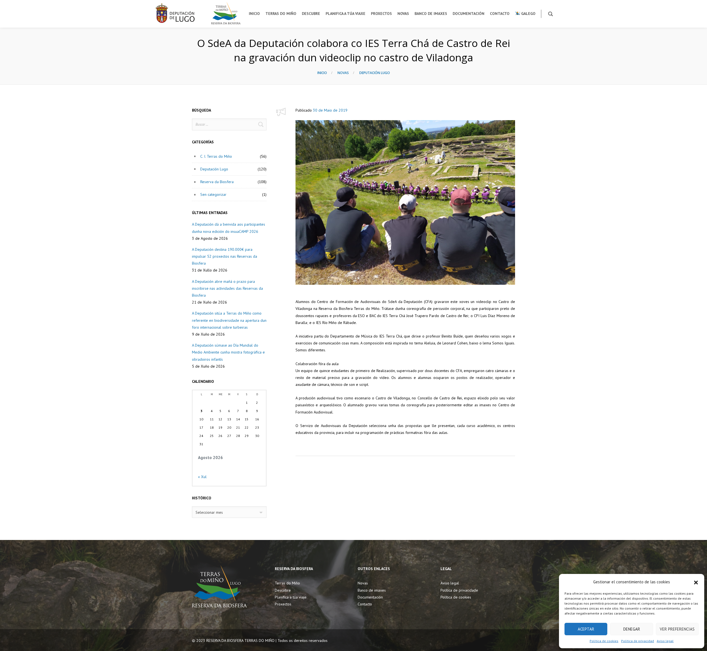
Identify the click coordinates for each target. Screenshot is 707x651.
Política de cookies (604, 641)
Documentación (370, 597)
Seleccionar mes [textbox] (209, 512)
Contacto (365, 604)
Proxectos (283, 604)
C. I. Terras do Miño (216, 156)
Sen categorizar (213, 194)
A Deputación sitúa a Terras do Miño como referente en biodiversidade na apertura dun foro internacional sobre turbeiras (229, 320)
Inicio (322, 72)
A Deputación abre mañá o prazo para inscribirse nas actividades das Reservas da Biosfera (227, 288)
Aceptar (586, 629)
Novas (343, 72)
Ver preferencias (677, 629)
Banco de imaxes (372, 590)
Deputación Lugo (374, 72)
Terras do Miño (287, 583)
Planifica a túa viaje (291, 597)
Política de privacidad (637, 641)
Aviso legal (665, 641)
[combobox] (229, 512)
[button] (696, 582)
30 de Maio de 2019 (330, 110)
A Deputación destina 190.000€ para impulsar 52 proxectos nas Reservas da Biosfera (224, 256)
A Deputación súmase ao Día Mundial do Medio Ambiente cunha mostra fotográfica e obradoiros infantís (228, 352)
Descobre (283, 590)
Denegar (631, 629)
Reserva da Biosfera (217, 181)
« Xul (202, 476)
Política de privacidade (459, 590)
